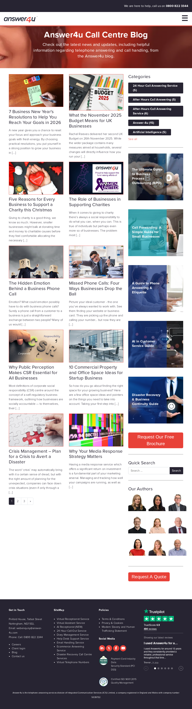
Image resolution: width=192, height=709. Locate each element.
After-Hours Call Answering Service (152, 111)
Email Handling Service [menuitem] (70, 642)
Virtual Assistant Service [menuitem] (71, 623)
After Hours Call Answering (154, 99)
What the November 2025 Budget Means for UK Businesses (95, 121)
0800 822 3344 (177, 6)
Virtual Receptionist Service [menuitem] (73, 619)
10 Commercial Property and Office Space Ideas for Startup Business (96, 373)
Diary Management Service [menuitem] (73, 634)
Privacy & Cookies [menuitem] (112, 623)
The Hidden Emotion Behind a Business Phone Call (34, 288)
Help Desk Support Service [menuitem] (73, 638)
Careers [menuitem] (16, 644)
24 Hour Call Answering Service (155, 88)
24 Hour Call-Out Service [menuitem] (71, 630)
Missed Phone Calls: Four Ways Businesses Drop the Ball (95, 288)
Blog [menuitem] (14, 652)
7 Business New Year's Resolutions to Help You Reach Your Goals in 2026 (35, 117)
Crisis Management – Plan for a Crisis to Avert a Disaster (35, 457)
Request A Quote (149, 576)
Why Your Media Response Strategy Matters (96, 454)
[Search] (176, 470)
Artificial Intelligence (149, 132)
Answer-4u (143, 123)
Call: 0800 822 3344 (30, 637)
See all (132, 139)
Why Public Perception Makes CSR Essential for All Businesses (33, 373)
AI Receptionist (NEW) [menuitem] (69, 626)
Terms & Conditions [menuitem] (113, 619)
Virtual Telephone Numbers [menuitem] (73, 662)
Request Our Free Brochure (155, 440)
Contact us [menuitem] (18, 656)
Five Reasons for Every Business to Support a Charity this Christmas (32, 205)
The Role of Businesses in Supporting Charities (95, 202)
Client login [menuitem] (18, 648)
